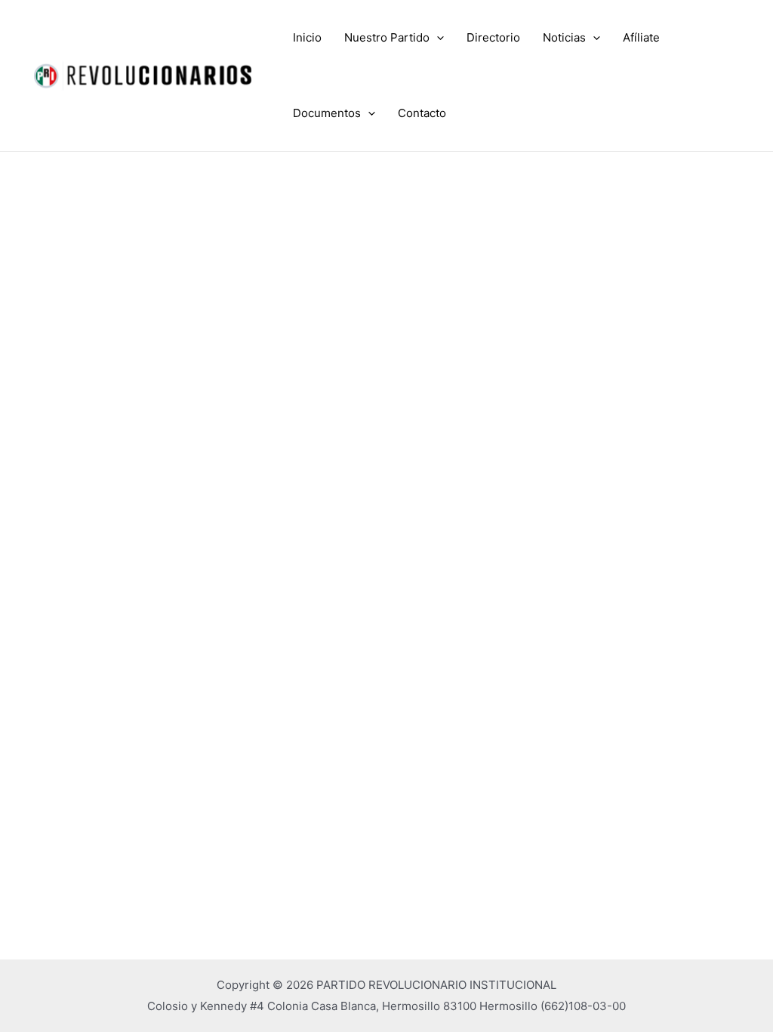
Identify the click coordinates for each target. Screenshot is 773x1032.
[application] (437, 38)
